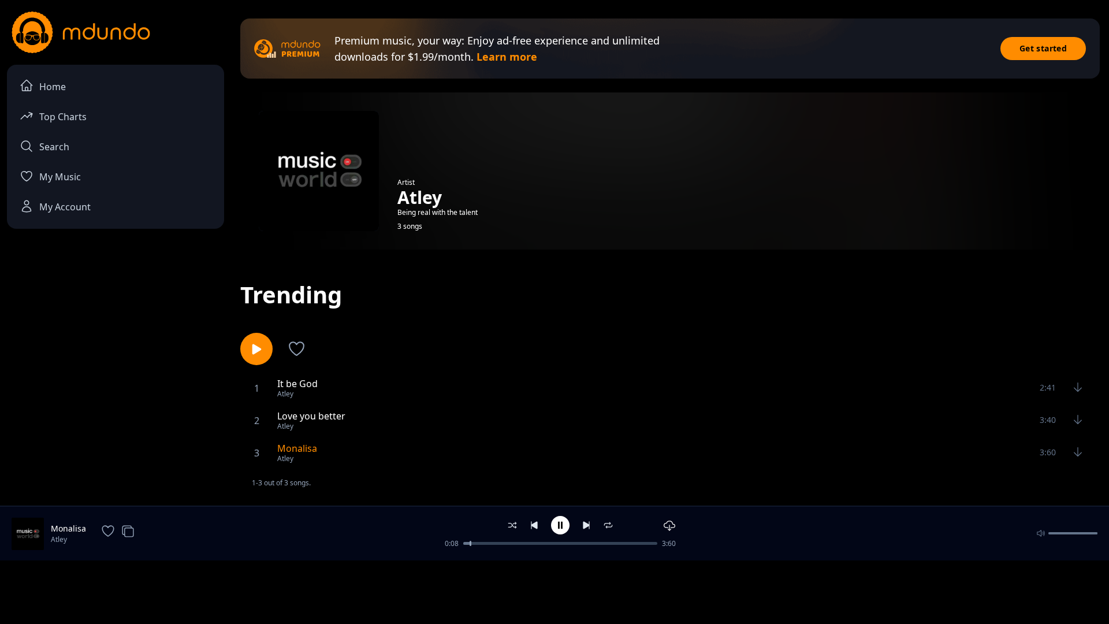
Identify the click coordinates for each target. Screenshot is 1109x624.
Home (52, 86)
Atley (59, 539)
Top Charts (63, 116)
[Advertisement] (554, 591)
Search (54, 146)
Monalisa (68, 528)
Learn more (507, 57)
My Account (65, 206)
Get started (1043, 48)
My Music (60, 176)
